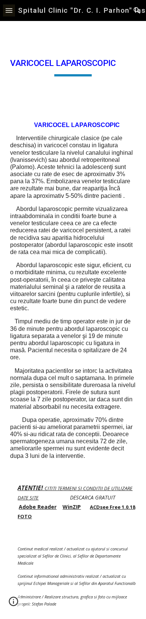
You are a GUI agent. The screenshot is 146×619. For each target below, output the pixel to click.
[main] (73, 65)
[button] (9, 10)
